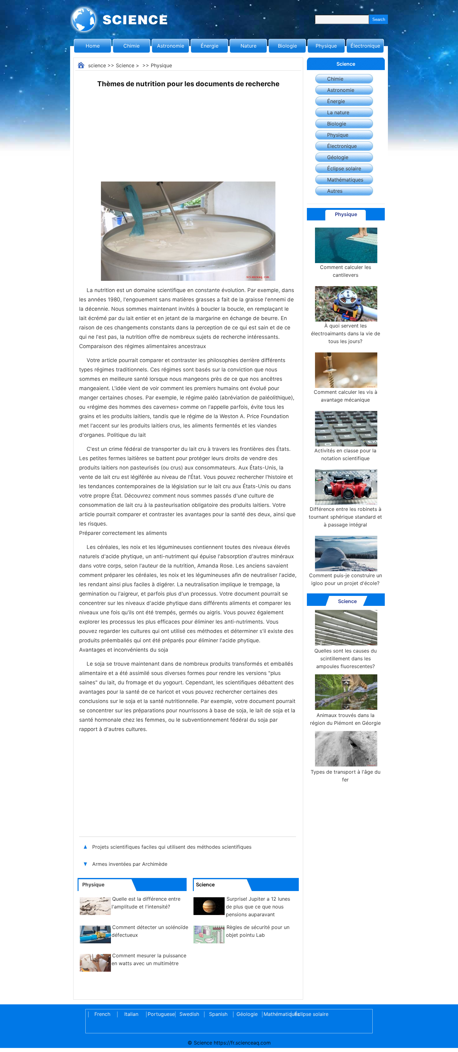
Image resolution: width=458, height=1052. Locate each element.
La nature (338, 112)
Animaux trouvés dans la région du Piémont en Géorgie (345, 719)
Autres (334, 191)
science (97, 65)
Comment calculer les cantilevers (345, 271)
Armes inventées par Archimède (130, 864)
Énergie (209, 46)
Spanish (218, 1014)
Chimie (131, 46)
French (102, 1014)
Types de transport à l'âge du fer (345, 776)
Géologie (337, 157)
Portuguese (160, 1014)
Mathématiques (345, 180)
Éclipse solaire (344, 168)
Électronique (365, 46)
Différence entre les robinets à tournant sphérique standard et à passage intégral (345, 517)
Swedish (189, 1014)
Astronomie (170, 46)
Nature (248, 46)
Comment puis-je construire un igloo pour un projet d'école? (345, 579)
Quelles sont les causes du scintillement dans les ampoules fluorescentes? (345, 658)
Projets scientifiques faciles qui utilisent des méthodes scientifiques (172, 847)
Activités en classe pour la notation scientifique (345, 454)
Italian (131, 1014)
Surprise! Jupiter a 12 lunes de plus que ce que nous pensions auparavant (258, 907)
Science (125, 65)
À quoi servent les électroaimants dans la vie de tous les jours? (345, 333)
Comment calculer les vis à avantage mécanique (345, 396)
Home (93, 46)
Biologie (287, 46)
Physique (326, 46)
